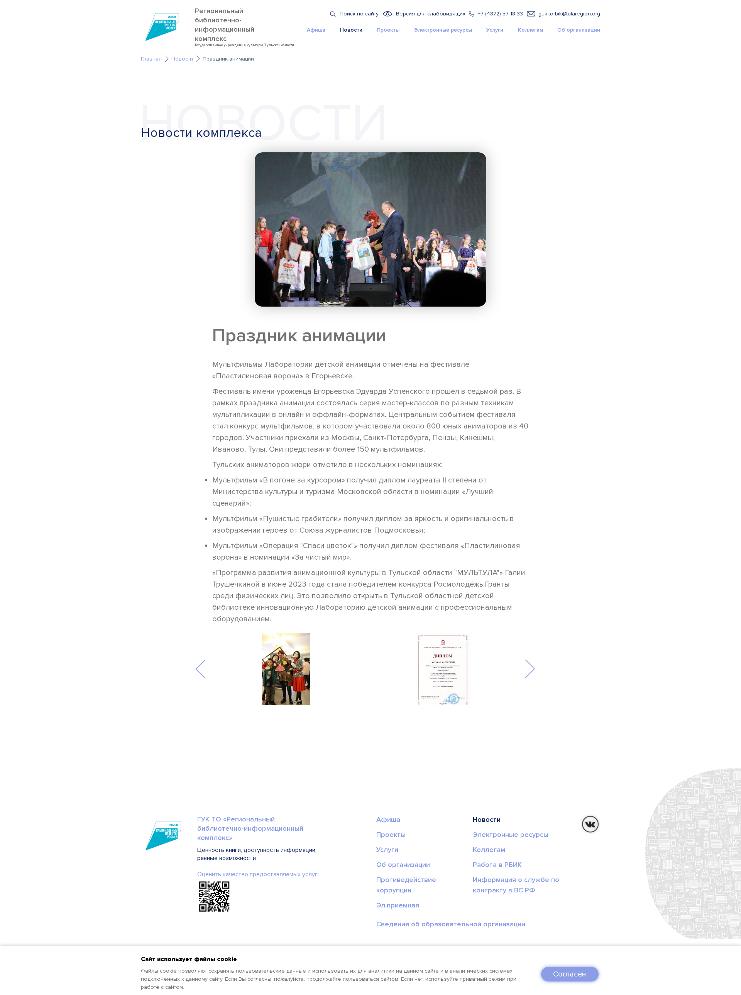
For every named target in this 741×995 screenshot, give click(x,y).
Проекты (388, 30)
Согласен (569, 974)
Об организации (578, 30)
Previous (200, 668)
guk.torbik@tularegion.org (569, 13)
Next (530, 668)
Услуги (494, 30)
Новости (351, 30)
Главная (151, 59)
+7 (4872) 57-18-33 (500, 13)
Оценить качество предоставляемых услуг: (258, 874)
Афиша (316, 30)
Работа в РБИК (497, 864)
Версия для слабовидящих (430, 13)
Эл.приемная (397, 905)
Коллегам (530, 30)
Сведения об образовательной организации (450, 924)
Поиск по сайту (359, 13)
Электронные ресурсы (443, 30)
